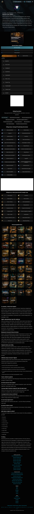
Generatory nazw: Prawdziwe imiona (17, 477)
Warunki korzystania (15, 505)
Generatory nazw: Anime (17, 476)
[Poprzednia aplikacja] (21, 33)
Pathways (17, 490)
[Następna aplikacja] (22, 33)
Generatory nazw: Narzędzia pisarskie (17, 474)
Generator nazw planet (17, 469)
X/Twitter (17, 499)
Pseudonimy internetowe (20, 12)
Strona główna (4, 12)
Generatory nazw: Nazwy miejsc (17, 482)
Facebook (17, 501)
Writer (17, 488)
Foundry (17, 491)
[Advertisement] (17, 100)
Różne (15, 12)
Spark (17, 487)
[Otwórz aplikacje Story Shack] (24, 1)
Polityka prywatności (10, 505)
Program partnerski (17, 498)
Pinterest (17, 502)
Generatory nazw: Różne (17, 483)
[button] (32, 1)
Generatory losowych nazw (10, 12)
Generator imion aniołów (17, 460)
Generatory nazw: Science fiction (17, 480)
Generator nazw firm (17, 466)
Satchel (17, 493)
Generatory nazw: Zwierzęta (17, 479)
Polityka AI (17, 496)
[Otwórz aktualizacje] (23, 2)
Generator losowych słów (17, 457)
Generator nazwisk (17, 463)
